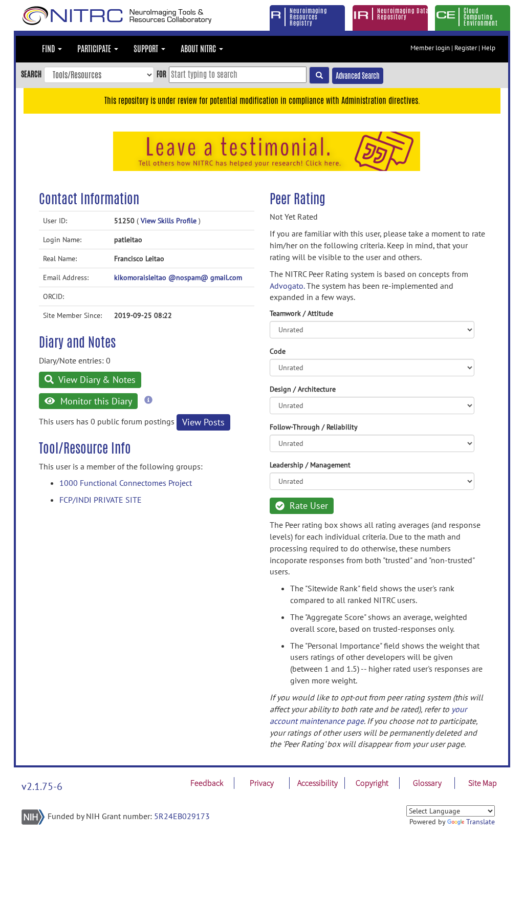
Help (488, 48)
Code (278, 351)
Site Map (482, 783)
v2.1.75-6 (41, 786)
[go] (319, 75)
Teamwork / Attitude (301, 313)
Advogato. (287, 286)
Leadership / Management (310, 464)
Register (465, 48)
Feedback (206, 783)
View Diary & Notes (96, 379)
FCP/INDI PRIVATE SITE (100, 500)
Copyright (372, 783)
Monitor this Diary (95, 401)
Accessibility (317, 783)
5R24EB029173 (182, 816)
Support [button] (147, 49)
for (161, 74)
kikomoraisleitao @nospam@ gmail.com (178, 277)
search (31, 74)
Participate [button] (95, 49)
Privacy (262, 783)
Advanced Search (358, 76)
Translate (480, 821)
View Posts (203, 422)
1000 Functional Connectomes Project (125, 483)
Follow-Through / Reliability (314, 427)
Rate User (307, 505)
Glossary (427, 783)
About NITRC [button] (199, 49)
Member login (430, 48)
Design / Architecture (303, 389)
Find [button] (49, 49)
